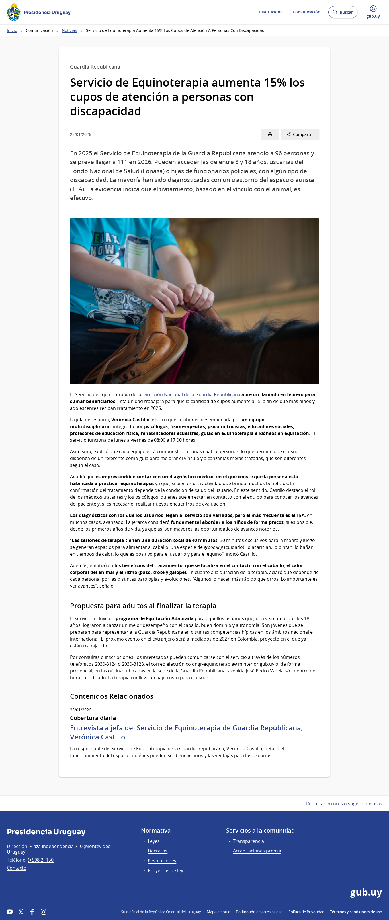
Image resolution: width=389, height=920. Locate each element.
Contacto (16, 868)
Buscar (343, 13)
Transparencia (248, 841)
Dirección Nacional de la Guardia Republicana (191, 394)
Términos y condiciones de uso (356, 911)
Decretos (157, 851)
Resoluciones (162, 861)
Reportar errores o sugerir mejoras (344, 803)
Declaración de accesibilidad (259, 911)
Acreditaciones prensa (257, 851)
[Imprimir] (270, 134)
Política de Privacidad (306, 911)
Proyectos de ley (165, 870)
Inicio (12, 30)
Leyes (154, 841)
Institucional (271, 12)
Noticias (69, 30)
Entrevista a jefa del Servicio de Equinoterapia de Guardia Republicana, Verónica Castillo (186, 732)
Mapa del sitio (218, 911)
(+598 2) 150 (41, 860)
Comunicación (306, 12)
